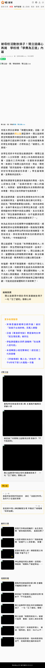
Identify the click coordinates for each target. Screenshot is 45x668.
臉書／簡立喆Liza (19, 124)
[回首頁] (8, 2)
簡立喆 (18, 133)
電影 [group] (33, 6)
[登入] (40, 2)
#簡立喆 (4, 372)
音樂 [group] (42, 6)
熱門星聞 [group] (17, 6)
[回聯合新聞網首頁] (2, 2)
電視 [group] (37, 6)
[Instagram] (33, 2)
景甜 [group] (11, 6)
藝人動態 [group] (26, 6)
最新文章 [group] (4, 6)
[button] (36, 2)
